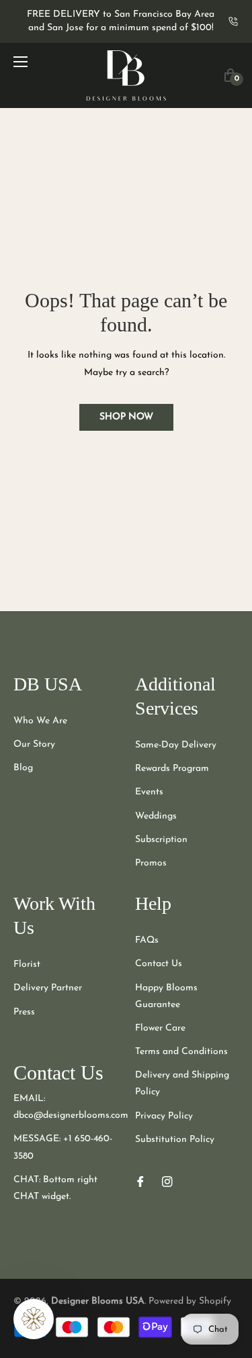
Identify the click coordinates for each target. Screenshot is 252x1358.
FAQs (147, 940)
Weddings (156, 816)
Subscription (161, 840)
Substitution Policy (174, 1140)
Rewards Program (172, 769)
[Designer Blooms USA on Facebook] (140, 1181)
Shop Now (126, 417)
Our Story (34, 744)
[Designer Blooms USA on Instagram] (167, 1181)
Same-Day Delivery (175, 745)
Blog (23, 768)
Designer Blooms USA (97, 1301)
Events (149, 792)
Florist (26, 964)
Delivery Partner (47, 988)
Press (24, 1012)
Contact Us (158, 964)
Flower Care (160, 1028)
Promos (151, 863)
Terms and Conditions (181, 1052)
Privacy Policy (164, 1116)
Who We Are (40, 721)
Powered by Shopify (190, 1301)
